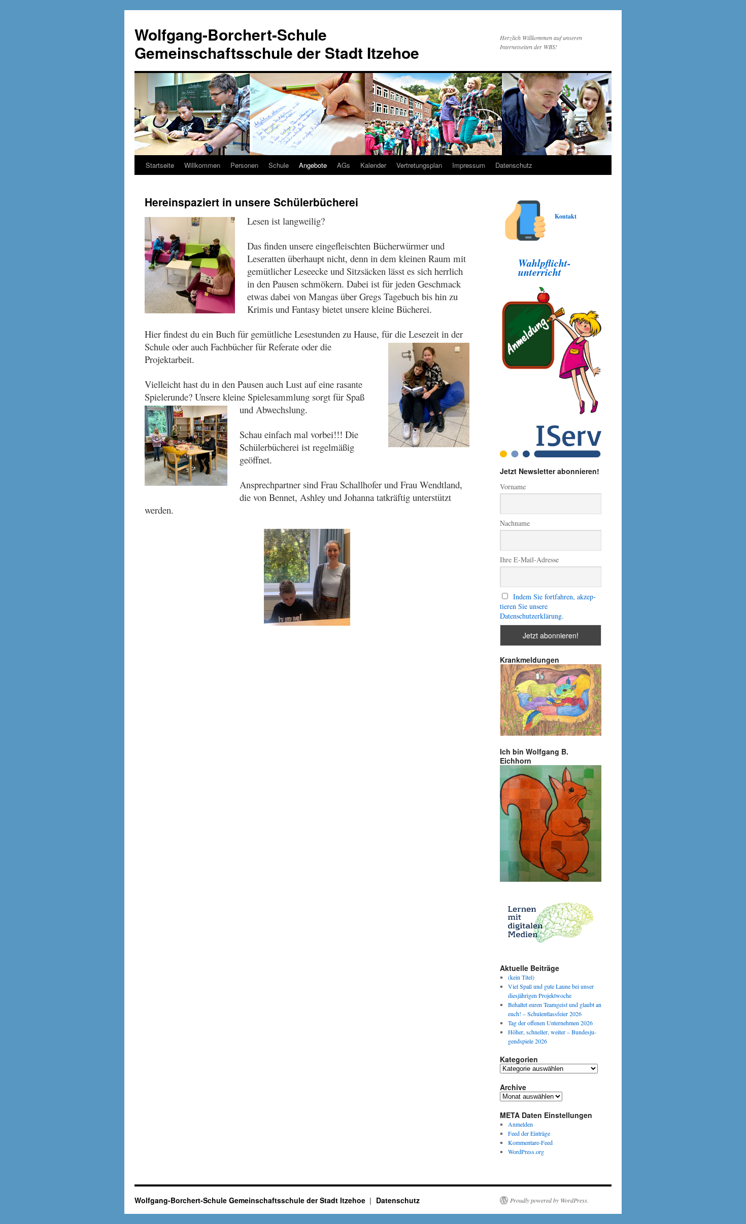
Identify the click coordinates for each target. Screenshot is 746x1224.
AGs (343, 165)
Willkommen (202, 165)
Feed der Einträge (529, 1133)
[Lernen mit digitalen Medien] (550, 950)
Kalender (373, 165)
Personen (244, 165)
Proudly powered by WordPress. (549, 1200)
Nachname (515, 523)
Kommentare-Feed (530, 1142)
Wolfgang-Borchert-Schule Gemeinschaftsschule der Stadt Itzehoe (276, 43)
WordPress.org (526, 1151)
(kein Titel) (521, 977)
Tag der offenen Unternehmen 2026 (550, 1023)
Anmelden (520, 1124)
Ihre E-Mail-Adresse (529, 559)
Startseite (160, 165)
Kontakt (566, 216)
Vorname (513, 486)
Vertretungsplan (419, 165)
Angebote (313, 165)
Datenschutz (513, 165)
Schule (278, 165)
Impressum (468, 165)
